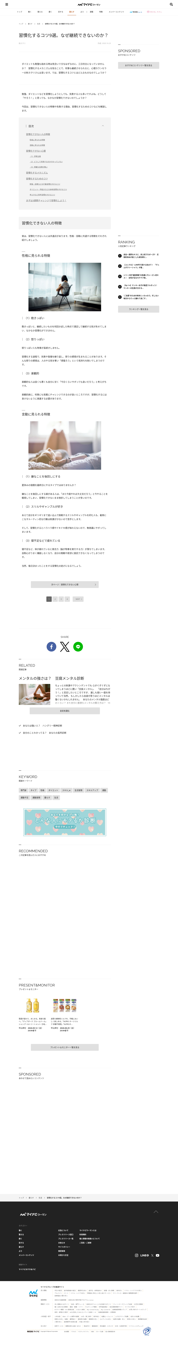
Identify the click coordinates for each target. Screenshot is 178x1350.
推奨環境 (61, 1251)
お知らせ (61, 1243)
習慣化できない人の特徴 (38, 134)
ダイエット (53, 790)
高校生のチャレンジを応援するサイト (98, 1304)
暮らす (71, 12)
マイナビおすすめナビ (27, 1269)
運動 (104, 790)
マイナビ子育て (130, 1307)
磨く (50, 12)
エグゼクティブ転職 (121, 1316)
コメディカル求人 (105, 1319)
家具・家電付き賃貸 (61, 1312)
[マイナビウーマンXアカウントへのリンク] (152, 1255)
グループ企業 (99, 1331)
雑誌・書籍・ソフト (76, 1307)
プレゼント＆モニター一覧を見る (64, 1047)
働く (29, 12)
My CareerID (105, 1309)
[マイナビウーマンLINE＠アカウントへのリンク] (145, 1255)
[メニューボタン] (6, 4)
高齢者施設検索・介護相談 (107, 1312)
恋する (60, 12)
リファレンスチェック (136, 1326)
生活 (38, 24)
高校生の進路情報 (60, 1300)
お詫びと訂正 (63, 1255)
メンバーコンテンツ (116, 12)
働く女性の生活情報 (61, 1307)
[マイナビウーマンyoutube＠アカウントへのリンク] (157, 1255)
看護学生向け (82, 1290)
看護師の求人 (93, 1319)
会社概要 (66, 1331)
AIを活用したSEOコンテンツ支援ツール (83, 1312)
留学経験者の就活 (70, 1290)
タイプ (33, 790)
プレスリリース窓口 (65, 1234)
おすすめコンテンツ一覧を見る (138, 65)
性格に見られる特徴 (37, 140)
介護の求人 (58, 1322)
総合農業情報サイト (116, 1307)
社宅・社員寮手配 (121, 1326)
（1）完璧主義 (35, 156)
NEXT (78, 599)
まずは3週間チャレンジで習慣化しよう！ (46, 200)
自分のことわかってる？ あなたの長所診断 (44, 732)
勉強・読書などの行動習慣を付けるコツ (45, 184)
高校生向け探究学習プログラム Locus (80, 1300)
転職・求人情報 (109, 1290)
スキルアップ (92, 790)
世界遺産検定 (103, 1307)
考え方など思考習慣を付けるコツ (42, 195)
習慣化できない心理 (36, 150)
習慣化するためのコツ (37, 178)
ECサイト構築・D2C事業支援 (64, 1309)
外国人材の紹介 (84, 1322)
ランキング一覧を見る (138, 309)
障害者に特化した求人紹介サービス (99, 1293)
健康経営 (95, 1326)
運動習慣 (36, 797)
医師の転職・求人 (119, 1319)
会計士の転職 (135, 1316)
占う (82, 12)
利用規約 (82, 1234)
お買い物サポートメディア (137, 1309)
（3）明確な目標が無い (39, 167)
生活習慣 (78, 790)
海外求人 (119, 1290)
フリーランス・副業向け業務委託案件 (125, 1293)
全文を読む (65, 711)
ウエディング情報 (91, 1307)
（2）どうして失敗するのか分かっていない (46, 161)
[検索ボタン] (171, 4)
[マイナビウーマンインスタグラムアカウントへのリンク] (136, 1255)
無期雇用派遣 (142, 1319)
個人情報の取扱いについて (89, 1238)
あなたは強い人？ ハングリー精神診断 (42, 725)
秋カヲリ (22, 43)
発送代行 (87, 1326)
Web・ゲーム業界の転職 (71, 1316)
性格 (42, 790)
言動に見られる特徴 (37, 145)
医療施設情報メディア (119, 1309)
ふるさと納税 (80, 1309)
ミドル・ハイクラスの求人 (133, 1290)
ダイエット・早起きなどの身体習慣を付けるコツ (48, 189)
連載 (91, 12)
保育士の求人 (131, 1319)
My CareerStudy (93, 1309)
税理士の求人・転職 (61, 1319)
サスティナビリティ (83, 1331)
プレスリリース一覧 (65, 1238)
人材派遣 (57, 1316)
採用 (92, 1331)
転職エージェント (107, 1316)
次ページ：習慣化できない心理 (64, 584)
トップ (19, 12)
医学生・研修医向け (95, 1290)
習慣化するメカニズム (37, 172)
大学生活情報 (138, 1304)
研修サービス (59, 1326)
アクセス (73, 1331)
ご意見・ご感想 (85, 1243)
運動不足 (24, 797)
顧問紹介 (73, 1319)
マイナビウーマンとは (87, 1230)
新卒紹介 (96, 1316)
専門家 (23, 790)
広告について (63, 1230)
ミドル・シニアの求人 (78, 1293)
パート (66, 1293)
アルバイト (58, 1293)
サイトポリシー (64, 1247)
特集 (101, 12)
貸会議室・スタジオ (106, 1326)
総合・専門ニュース (77, 1304)
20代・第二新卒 (86, 1316)
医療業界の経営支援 (70, 1322)
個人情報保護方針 (110, 1331)
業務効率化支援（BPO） (74, 1326)
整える (40, 12)
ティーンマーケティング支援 (122, 1304)
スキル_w (66, 790)
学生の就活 (58, 1290)
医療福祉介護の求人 (61, 1296)
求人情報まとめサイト (62, 1304)
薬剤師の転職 (82, 1319)
